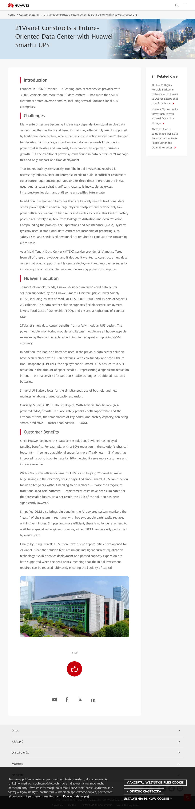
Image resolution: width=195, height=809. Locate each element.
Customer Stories (29, 14)
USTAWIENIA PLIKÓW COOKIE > (148, 799)
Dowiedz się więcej (76, 796)
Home (11, 14)
